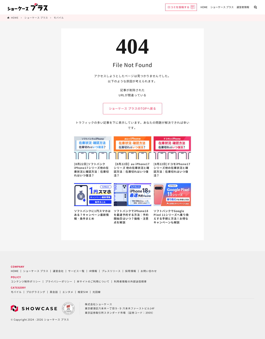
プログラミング (35, 292)
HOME (203, 7)
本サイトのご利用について (93, 281)
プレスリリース (111, 271)
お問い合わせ (149, 271)
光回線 (96, 292)
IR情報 (93, 271)
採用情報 (130, 271)
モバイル (59, 17)
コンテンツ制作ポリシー (26, 281)
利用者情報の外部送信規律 (130, 281)
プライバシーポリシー (58, 281)
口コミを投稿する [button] (178, 7)
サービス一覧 (76, 271)
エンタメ (67, 292)
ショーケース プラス (222, 7)
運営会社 (58, 271)
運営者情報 (243, 7)
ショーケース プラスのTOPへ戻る (132, 109)
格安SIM (83, 292)
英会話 (54, 292)
